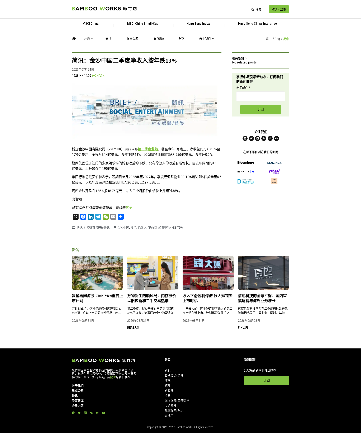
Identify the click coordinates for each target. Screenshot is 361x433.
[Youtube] (276, 138)
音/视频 (159, 38)
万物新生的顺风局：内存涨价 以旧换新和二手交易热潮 (151, 298)
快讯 (108, 38)
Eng (277, 39)
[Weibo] (270, 138)
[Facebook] (245, 138)
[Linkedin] (257, 138)
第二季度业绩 (148, 149)
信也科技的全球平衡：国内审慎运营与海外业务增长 (262, 298)
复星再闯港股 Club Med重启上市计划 (97, 298)
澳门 (133, 227)
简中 (286, 39)
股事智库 (132, 38)
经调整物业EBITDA (170, 227)
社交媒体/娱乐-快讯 (97, 227)
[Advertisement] (193, 9)
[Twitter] (251, 138)
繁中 (269, 39)
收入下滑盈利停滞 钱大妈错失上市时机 (208, 298)
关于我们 (205, 38)
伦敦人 (142, 227)
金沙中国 (123, 227)
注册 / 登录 (279, 9)
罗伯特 (152, 227)
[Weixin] (263, 138)
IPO (181, 38)
